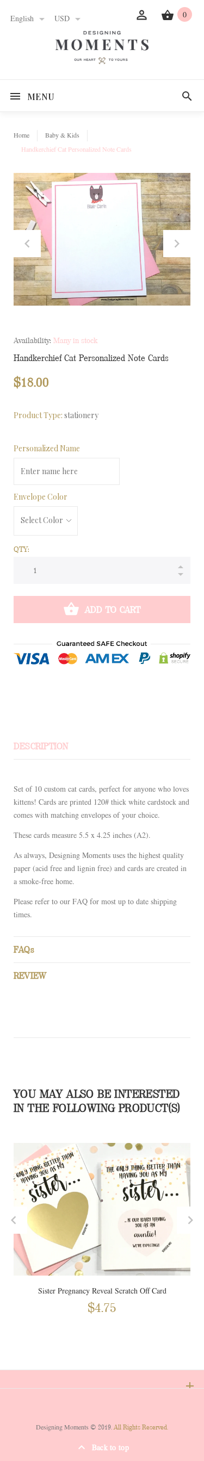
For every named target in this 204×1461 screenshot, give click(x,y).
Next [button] (176, 243)
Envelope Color (40, 497)
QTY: (21, 549)
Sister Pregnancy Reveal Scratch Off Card (102, 1291)
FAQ (80, 901)
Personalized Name (47, 448)
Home (21, 135)
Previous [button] (27, 243)
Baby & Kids (62, 135)
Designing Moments (62, 1427)
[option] (102, 239)
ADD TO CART (113, 610)
